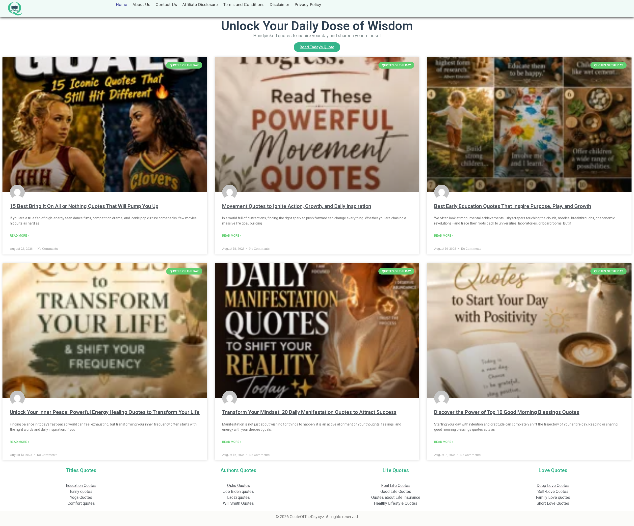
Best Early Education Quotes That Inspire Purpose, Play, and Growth (512, 206)
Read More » (19, 235)
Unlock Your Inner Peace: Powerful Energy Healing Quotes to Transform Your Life (105, 412)
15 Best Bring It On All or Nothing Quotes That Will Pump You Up (84, 206)
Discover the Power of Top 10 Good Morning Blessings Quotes (506, 412)
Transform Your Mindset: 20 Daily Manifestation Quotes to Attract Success (309, 412)
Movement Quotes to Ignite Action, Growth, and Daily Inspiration (296, 206)
